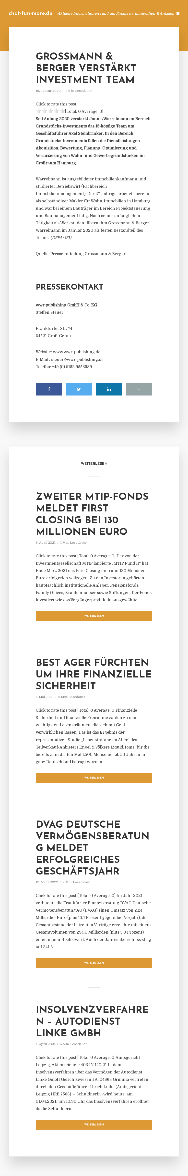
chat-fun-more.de (30, 13)
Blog (91, 13)
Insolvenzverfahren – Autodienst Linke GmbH (92, 1022)
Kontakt (110, 13)
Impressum (132, 13)
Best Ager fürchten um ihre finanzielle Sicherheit (94, 675)
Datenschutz (158, 13)
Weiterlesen (94, 616)
